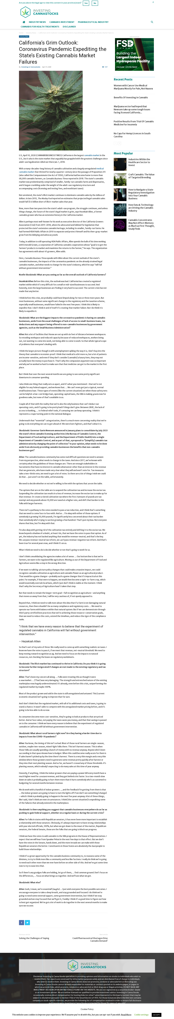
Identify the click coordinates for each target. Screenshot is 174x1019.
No (95, 3)
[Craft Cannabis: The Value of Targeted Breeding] (120, 179)
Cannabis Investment (61, 22)
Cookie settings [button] (141, 1015)
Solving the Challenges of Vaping (34, 938)
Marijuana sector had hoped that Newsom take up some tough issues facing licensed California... (132, 109)
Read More (126, 1015)
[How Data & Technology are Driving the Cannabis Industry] (120, 209)
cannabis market (91, 155)
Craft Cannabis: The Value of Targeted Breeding (141, 176)
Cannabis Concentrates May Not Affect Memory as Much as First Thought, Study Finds (141, 224)
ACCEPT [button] (156, 1015)
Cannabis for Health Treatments (40, 26)
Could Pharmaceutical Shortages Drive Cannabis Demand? (90, 939)
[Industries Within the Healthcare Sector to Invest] (120, 164)
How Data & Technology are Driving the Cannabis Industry (140, 207)
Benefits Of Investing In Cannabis (131, 97)
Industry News (37, 22)
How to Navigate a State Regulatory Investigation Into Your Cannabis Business (141, 194)
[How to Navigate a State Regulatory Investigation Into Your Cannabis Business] (120, 194)
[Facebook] (153, 2)
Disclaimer (69, 26)
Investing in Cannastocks (30, 67)
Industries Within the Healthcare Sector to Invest (139, 162)
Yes (86, 3)
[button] (152, 22)
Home (21, 33)
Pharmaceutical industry (93, 22)
